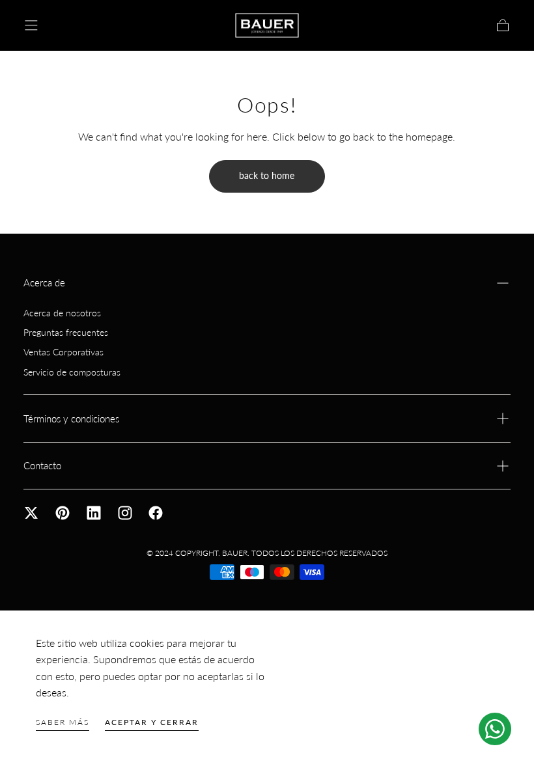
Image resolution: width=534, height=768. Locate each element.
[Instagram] (125, 513)
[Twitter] (31, 513)
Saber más (62, 722)
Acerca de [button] (44, 282)
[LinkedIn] (93, 513)
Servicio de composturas (71, 371)
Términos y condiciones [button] (71, 418)
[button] (31, 25)
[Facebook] (155, 513)
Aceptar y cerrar (152, 722)
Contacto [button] (42, 465)
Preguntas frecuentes (65, 332)
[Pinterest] (62, 513)
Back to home (266, 175)
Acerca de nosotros (62, 312)
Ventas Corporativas (63, 351)
